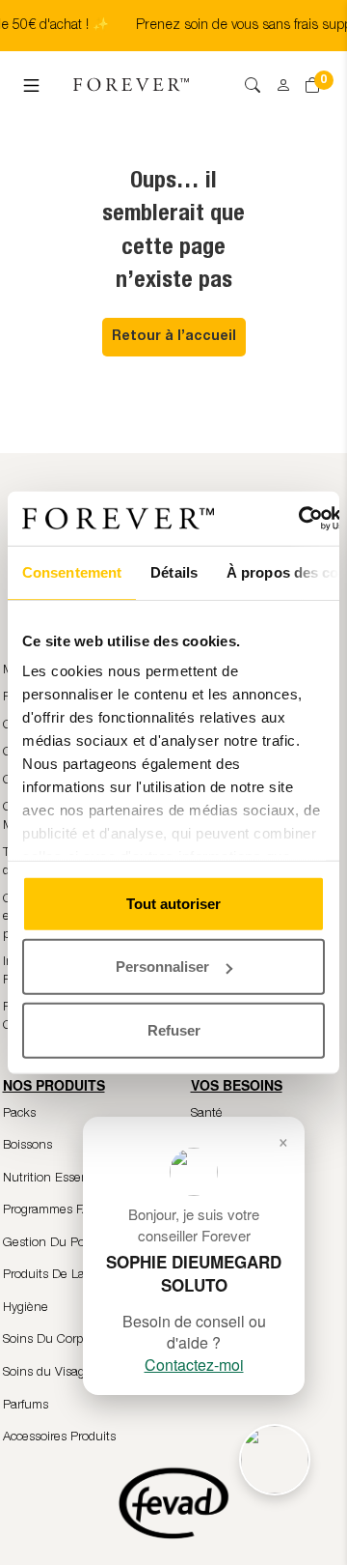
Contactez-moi (194, 1364)
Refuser (173, 1029)
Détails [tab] (174, 571)
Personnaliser (162, 966)
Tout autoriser (173, 903)
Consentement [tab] (71, 571)
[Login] (276, 79)
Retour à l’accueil (174, 337)
